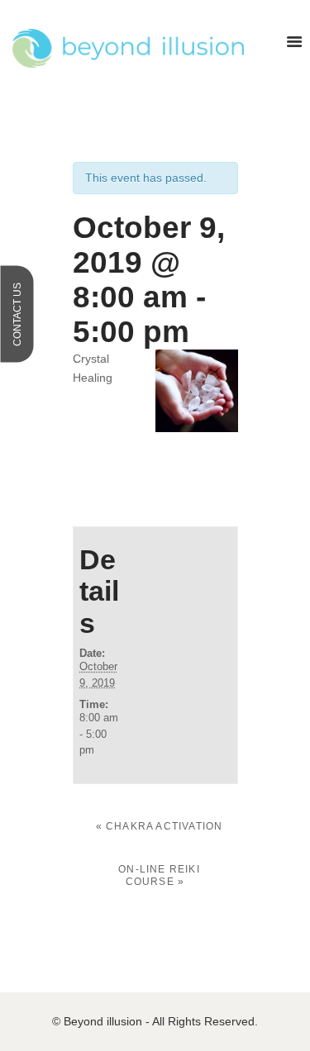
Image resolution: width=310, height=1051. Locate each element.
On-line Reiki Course (159, 875)
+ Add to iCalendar (152, 488)
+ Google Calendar (145, 465)
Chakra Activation (159, 826)
